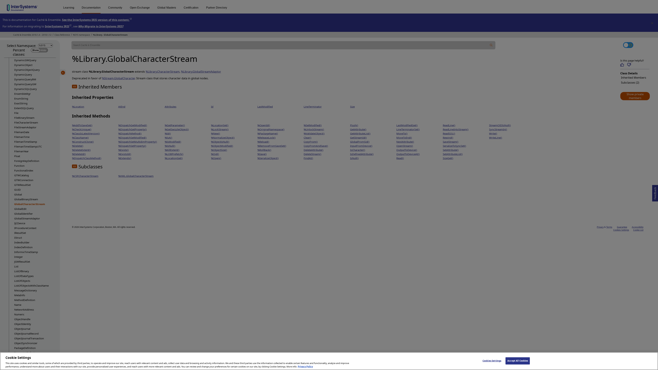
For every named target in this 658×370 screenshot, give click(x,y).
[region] (329, 361)
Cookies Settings (492, 360)
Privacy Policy (305, 366)
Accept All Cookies (517, 360)
